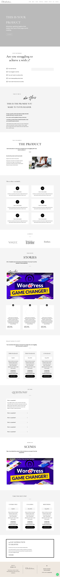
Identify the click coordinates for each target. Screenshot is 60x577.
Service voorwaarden (47, 570)
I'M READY (9, 34)
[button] (57, 574)
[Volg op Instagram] (47, 565)
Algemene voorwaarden (46, 568)
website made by (47, 572)
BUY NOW (13, 376)
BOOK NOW (30, 376)
